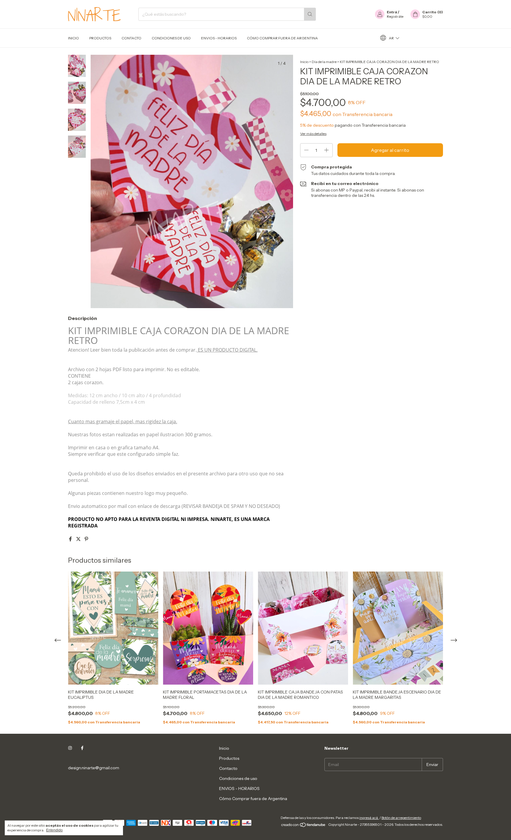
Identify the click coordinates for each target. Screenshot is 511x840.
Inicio (73, 38)
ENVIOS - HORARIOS (219, 38)
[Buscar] (310, 14)
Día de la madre (324, 61)
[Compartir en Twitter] (79, 539)
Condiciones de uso (171, 38)
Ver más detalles (313, 133)
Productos (100, 38)
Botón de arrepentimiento (401, 817)
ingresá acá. (369, 817)
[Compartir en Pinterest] (86, 539)
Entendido (54, 830)
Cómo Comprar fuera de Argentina (282, 38)
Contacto (131, 38)
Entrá (392, 12)
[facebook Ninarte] (82, 748)
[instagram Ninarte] (70, 748)
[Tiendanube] (303, 826)
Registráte (395, 16)
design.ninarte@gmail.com (93, 767)
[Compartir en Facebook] (71, 539)
